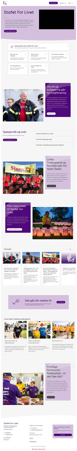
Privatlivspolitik (32, 441)
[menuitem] (63, 2)
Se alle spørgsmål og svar (10, 140)
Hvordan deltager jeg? (44, 139)
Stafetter (63, 434)
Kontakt (31, 438)
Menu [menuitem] (69, 3)
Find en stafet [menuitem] (53, 3)
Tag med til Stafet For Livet (14, 229)
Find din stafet (51, 186)
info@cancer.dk (9, 434)
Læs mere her (61, 302)
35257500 (8, 432)
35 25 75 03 (34, 428)
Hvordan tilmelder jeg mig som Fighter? (50, 145)
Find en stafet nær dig (10, 31)
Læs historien (51, 113)
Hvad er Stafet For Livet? (44, 133)
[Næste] (70, 249)
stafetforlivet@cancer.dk (36, 429)
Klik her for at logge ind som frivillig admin (38, 446)
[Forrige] (66, 249)
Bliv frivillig (51, 397)
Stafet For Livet (11, 423)
